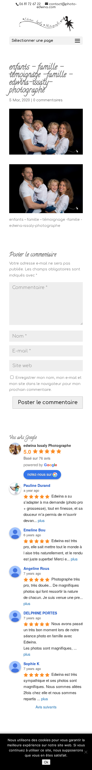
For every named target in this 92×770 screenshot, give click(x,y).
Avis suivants (46, 706)
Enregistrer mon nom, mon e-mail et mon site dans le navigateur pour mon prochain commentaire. (45, 384)
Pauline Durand (37, 485)
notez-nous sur (39, 474)
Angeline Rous (36, 568)
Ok (46, 762)
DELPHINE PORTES (40, 612)
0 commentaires (48, 100)
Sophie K (31, 663)
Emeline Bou (34, 529)
